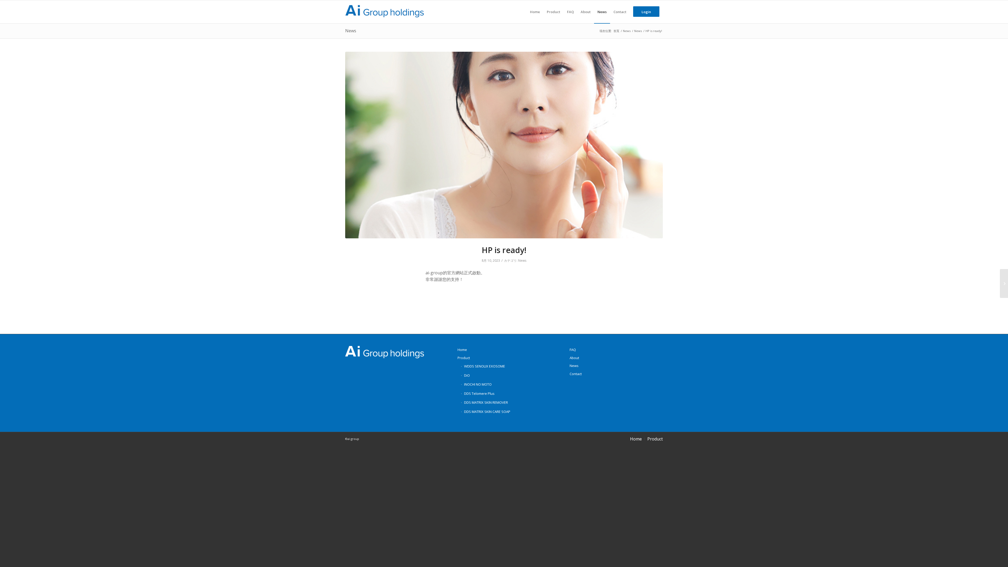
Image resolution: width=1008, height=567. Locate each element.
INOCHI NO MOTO (478, 384)
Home (462, 349)
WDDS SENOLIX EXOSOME (484, 366)
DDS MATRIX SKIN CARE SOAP (487, 411)
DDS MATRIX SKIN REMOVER (486, 402)
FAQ (573, 349)
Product (464, 357)
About (574, 357)
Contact (576, 373)
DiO (467, 375)
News (350, 31)
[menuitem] (535, 11)
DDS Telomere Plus (479, 393)
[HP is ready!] (504, 145)
